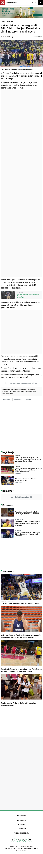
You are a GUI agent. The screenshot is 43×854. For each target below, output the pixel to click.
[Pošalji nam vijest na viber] (24, 840)
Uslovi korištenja (21, 833)
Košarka (10, 21)
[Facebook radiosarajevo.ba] (13, 840)
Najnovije (8, 571)
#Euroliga (28, 399)
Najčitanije (8, 452)
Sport (4, 21)
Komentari (8, 490)
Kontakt (21, 824)
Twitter (14, 391)
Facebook (20, 391)
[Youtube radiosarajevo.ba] (30, 840)
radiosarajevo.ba (28, 846)
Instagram (27, 391)
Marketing (21, 816)
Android (30, 389)
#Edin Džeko (6, 399)
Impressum (21, 820)
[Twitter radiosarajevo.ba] (18, 840)
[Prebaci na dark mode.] (27, 2)
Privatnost (21, 829)
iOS (34, 389)
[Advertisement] (21, 183)
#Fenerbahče (17, 399)
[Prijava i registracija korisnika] (32, 2)
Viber (7, 393)
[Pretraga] (29, 2)
